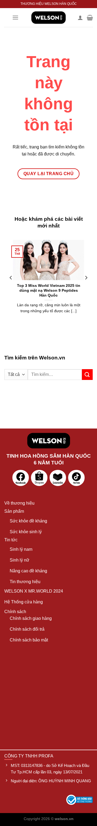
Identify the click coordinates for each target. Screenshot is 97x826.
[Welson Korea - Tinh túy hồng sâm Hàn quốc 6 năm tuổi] (48, 17)
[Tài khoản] (80, 17)
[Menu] (15, 17)
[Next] (86, 288)
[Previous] (11, 288)
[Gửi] (87, 374)
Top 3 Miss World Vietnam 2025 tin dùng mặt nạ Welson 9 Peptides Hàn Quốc (48, 290)
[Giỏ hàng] (90, 17)
